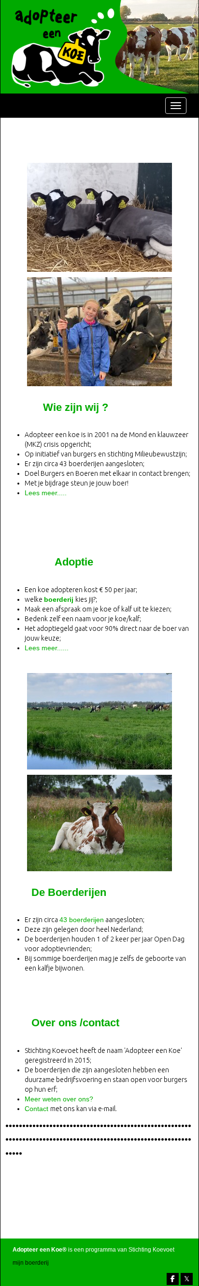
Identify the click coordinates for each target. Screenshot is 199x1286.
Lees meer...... (47, 648)
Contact (37, 1109)
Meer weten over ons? (59, 1099)
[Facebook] (173, 1279)
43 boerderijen (81, 920)
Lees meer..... (46, 493)
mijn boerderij (31, 1262)
